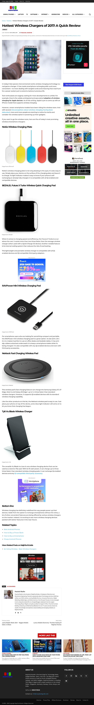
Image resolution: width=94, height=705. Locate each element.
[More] (90, 33)
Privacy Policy (46, 700)
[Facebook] (69, 33)
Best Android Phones (12, 529)
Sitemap (72, 700)
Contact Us (85, 700)
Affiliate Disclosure (56, 700)
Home (4, 21)
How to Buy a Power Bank (13, 533)
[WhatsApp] (81, 33)
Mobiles (9, 21)
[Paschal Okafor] (8, 602)
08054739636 (36, 690)
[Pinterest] (77, 33)
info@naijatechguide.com (40, 694)
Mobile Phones (6, 653)
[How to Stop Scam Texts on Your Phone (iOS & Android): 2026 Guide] (47, 645)
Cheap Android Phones (12, 539)
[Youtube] (66, 681)
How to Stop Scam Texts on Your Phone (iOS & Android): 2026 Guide (46, 655)
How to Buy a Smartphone (14, 536)
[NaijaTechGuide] (13, 8)
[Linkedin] (86, 33)
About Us (78, 700)
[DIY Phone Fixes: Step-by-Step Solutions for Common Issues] (16, 645)
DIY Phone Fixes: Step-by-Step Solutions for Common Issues (15, 655)
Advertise (38, 700)
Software (66, 653)
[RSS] (81, 676)
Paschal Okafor (26, 32)
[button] (90, 14)
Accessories (11, 586)
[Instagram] (71, 676)
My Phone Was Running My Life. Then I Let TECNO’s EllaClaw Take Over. (77, 655)
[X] (73, 33)
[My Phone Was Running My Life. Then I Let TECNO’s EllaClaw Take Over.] (77, 645)
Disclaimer (66, 700)
